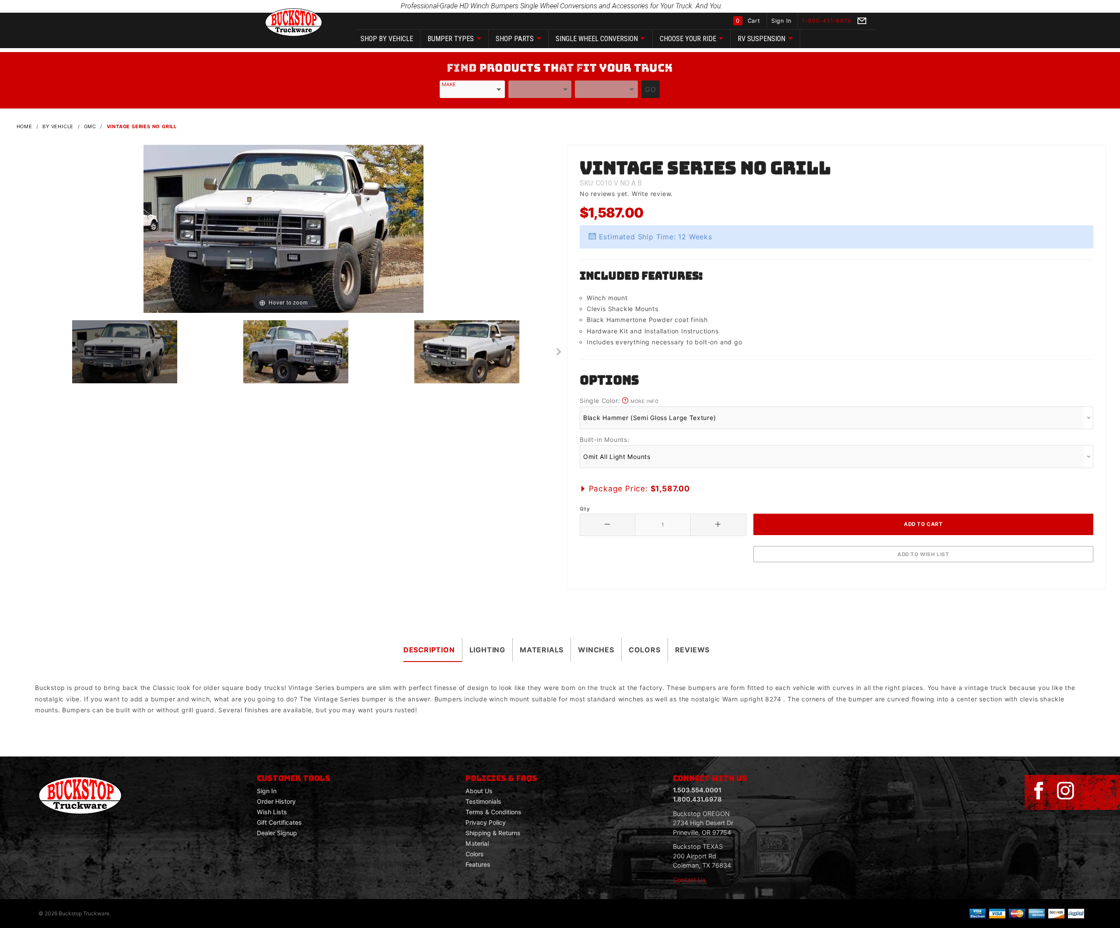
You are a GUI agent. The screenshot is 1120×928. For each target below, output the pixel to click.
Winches (596, 649)
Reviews (692, 649)
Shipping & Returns (493, 833)
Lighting (487, 649)
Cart (749, 21)
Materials (542, 649)
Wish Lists (272, 812)
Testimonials (483, 801)
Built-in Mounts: (605, 439)
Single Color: (619, 400)
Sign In (782, 21)
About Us (479, 791)
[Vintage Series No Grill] (284, 228)
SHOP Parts (515, 39)
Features (478, 864)
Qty (585, 509)
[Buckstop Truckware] (293, 21)
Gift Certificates (279, 822)
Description (429, 649)
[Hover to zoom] (284, 228)
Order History (276, 801)
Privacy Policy (486, 822)
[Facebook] (1038, 791)
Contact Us (689, 879)
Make (449, 84)
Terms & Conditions (494, 812)
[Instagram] (1065, 791)
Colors (645, 649)
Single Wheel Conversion (597, 39)
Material (477, 843)
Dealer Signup (277, 833)
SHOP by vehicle (386, 39)
